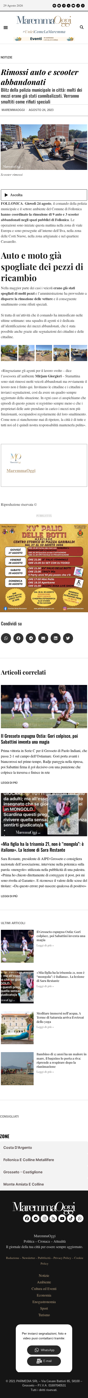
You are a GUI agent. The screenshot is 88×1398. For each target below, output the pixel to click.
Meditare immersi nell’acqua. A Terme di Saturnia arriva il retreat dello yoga (60, 1017)
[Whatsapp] (83, 5)
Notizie (6, 57)
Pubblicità (44, 1258)
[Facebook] (54, 5)
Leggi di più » (45, 945)
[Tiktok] (78, 5)
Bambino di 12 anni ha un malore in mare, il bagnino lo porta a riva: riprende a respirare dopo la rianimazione (62, 1060)
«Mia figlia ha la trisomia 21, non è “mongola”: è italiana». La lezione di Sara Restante (42, 846)
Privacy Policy (62, 1258)
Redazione (12, 1258)
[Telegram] (59, 5)
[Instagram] (64, 5)
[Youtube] (73, 5)
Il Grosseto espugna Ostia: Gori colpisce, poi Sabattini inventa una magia (39, 738)
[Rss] (68, 5)
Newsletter (28, 1258)
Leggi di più (9, 782)
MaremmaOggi (21, 470)
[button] (5, 27)
